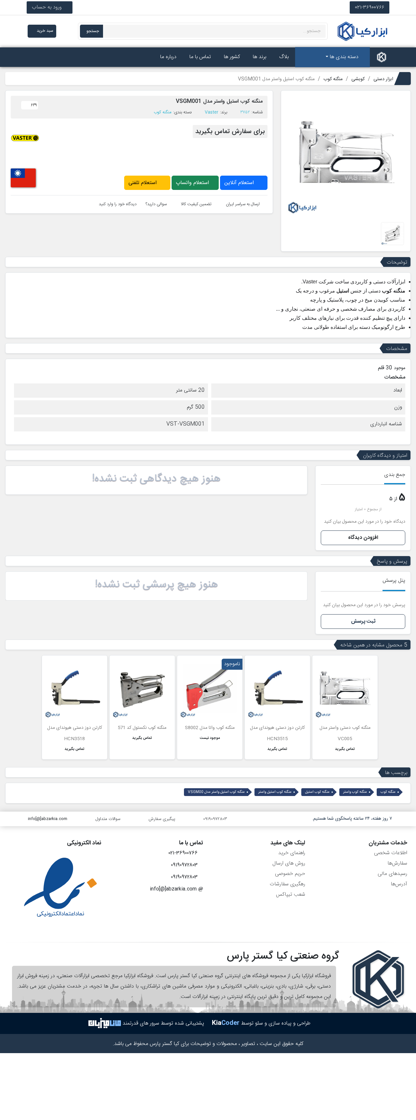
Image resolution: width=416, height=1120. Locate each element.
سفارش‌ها (397, 863)
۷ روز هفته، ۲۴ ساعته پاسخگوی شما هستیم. (352, 819)
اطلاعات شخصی (390, 853)
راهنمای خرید (291, 853)
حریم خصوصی (290, 873)
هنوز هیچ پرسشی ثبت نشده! (156, 584)
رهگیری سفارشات (287, 884)
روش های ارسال (288, 863)
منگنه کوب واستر (355, 792)
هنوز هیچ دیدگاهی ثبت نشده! (156, 479)
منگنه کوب (163, 112)
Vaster (211, 112)
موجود (399, 368)
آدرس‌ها (399, 884)
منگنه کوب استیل (317, 792)
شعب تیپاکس (290, 894)
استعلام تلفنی (143, 183)
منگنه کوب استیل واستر (275, 792)
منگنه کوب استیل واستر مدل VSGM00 (216, 792)
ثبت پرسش (363, 621)
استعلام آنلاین (239, 183)
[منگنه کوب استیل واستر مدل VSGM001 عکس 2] (392, 234)
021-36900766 (369, 7)
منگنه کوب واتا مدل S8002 (210, 728)
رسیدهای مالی (392, 873)
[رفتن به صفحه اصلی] (381, 57)
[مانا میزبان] (104, 1023)
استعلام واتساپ (193, 183)
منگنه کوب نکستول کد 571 (142, 728)
